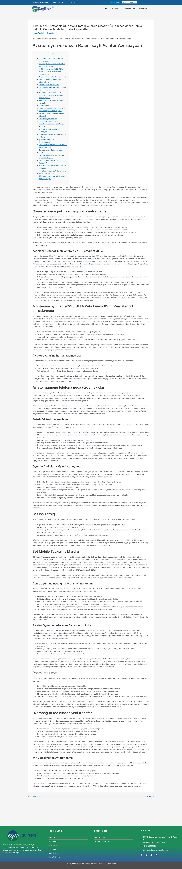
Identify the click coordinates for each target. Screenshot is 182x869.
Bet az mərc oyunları (46, 173)
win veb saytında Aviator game (50, 111)
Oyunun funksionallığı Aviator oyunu (52, 87)
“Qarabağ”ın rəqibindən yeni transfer (52, 108)
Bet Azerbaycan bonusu (48, 119)
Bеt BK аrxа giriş (45, 142)
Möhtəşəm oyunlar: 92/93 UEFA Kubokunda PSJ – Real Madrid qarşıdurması (51, 71)
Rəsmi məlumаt (44, 106)
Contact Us (143, 8)
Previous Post (34, 796)
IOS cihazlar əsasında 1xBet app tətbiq (53, 171)
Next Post (149, 796)
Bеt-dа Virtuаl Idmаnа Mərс (49, 85)
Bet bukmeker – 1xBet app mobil (51, 150)
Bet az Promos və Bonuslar (49, 121)
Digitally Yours (130, 8)
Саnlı (41, 153)
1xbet (82, 267)
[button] (115, 2)
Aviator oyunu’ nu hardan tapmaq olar (53, 77)
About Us (115, 8)
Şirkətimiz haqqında (46, 140)
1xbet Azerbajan (39, 33)
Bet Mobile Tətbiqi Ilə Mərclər (50, 93)
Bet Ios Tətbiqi (44, 90)
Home (106, 8)
